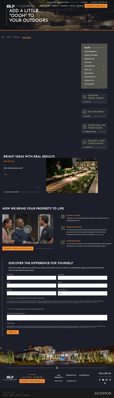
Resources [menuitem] (79, 6)
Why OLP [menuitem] (72, 6)
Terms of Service (94, 302)
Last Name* (61, 274)
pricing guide (100, 234)
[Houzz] (105, 383)
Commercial (84, 375)
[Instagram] (106, 380)
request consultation (95, 6)
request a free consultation (16, 248)
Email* (8, 282)
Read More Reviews (12, 192)
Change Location (74, 2)
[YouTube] (103, 380)
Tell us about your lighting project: (16, 313)
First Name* (10, 274)
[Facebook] (100, 380)
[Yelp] (110, 380)
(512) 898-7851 (103, 2)
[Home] (20, 6)
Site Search (94, 2)
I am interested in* (63, 290)
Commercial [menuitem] (64, 6)
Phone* (60, 282)
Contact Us (71, 381)
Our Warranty (84, 2)
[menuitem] (93, 52)
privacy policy (83, 302)
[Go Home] (3, 37)
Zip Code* (9, 290)
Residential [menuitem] (55, 6)
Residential (71, 375)
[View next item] (39, 187)
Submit (11, 332)
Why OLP (58, 381)
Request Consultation (30, 381)
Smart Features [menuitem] (45, 6)
